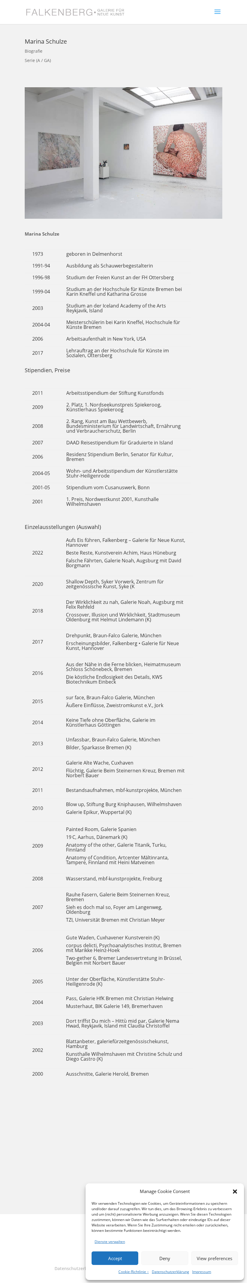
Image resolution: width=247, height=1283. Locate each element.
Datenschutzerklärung (170, 1271)
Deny (164, 1258)
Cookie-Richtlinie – (133, 1271)
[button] (235, 1192)
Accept (115, 1258)
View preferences (214, 1258)
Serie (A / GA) (38, 60)
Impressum (201, 1271)
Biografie (33, 51)
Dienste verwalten (110, 1241)
